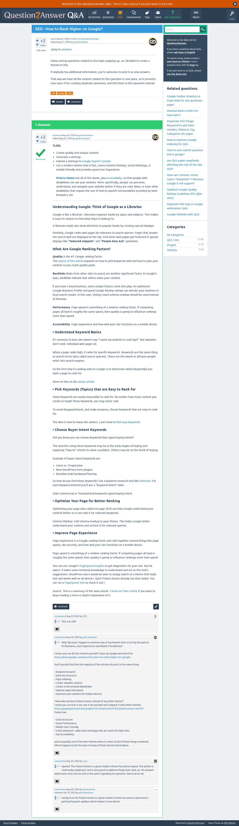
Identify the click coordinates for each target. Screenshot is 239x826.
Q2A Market (230, 823)
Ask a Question (172, 17)
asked (53, 39)
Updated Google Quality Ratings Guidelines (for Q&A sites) (184, 193)
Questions (108, 17)
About (196, 17)
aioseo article (86, 381)
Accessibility (114, 178)
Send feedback (10, 823)
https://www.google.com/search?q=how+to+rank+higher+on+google (92, 657)
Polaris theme (65, 178)
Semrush (144, 480)
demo (134, 3)
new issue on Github (178, 61)
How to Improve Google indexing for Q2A (181, 142)
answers (67, 49)
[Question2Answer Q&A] (44, 14)
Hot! (120, 17)
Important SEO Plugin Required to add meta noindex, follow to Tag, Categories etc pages (181, 127)
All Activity (94, 17)
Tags (147, 17)
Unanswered (134, 17)
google (61, 93)
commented (60, 616)
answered (57, 135)
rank (70, 93)
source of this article (70, 260)
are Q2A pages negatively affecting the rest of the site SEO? (184, 164)
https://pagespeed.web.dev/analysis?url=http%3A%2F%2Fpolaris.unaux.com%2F (99, 708)
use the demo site (177, 74)
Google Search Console (96, 161)
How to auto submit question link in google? (185, 152)
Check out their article (123, 591)
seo (53, 93)
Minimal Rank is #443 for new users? (182, 113)
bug (192, 65)
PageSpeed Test (75, 582)
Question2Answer (176, 43)
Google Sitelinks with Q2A (183, 214)
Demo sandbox (28, 823)
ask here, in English (184, 52)
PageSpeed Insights (92, 565)
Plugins (171, 245)
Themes (172, 250)
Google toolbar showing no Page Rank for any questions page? (184, 100)
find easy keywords (128, 422)
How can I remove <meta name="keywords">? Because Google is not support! (185, 179)
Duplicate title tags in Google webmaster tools (185, 206)
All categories (175, 234)
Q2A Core (76, 39)
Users (158, 17)
